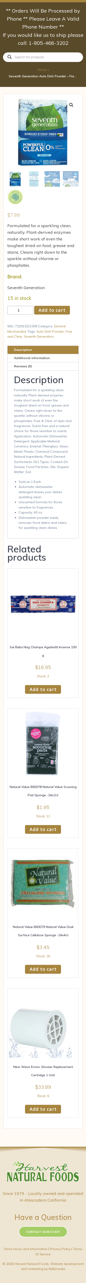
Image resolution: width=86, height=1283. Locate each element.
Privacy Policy (60, 1249)
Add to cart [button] (43, 689)
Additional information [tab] (32, 358)
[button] (71, 105)
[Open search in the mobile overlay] (43, 57)
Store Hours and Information (25, 1249)
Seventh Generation (39, 336)
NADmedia (57, 1269)
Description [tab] (23, 350)
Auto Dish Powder (50, 331)
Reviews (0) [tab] (23, 366)
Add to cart (52, 310)
